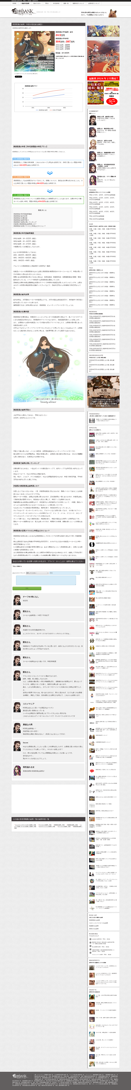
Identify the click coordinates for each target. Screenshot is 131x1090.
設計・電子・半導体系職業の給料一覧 (42, 1082)
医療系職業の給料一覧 (73, 1077)
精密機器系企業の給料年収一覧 (73, 1080)
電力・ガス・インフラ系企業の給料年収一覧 (99, 1083)
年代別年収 (56, 3)
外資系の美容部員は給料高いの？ (25, 224)
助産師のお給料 (94, 926)
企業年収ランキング (93, 3)
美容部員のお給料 (94, 920)
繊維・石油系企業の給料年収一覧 (90, 1080)
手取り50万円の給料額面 (96, 219)
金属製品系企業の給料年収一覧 (22, 1083)
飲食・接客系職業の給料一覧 (62, 1085)
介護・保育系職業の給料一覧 (55, 1076)
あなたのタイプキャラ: (19, 573)
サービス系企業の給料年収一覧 (76, 1074)
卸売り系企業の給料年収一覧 (87, 1077)
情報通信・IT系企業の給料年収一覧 (81, 1079)
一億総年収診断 (25, 3)
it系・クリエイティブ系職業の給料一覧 (44, 1074)
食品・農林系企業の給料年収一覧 (46, 1085)
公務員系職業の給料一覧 (104, 1076)
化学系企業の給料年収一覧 (60, 1077)
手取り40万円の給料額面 (96, 216)
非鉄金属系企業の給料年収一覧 (29, 1085)
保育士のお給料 (94, 928)
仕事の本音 (66, 1076)
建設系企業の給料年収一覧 (65, 1079)
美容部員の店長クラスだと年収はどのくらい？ (30, 226)
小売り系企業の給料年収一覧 (51, 1079)
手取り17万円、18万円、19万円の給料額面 (102, 195)
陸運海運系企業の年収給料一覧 (80, 1083)
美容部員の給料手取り (21, 220)
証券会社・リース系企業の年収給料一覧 (61, 1082)
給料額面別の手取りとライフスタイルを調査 (99, 192)
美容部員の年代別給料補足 (23, 214)
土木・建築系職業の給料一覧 (102, 1077)
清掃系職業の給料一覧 (27, 1080)
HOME (14, 3)
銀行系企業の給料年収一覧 (65, 1083)
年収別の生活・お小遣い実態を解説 (97, 357)
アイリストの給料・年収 (45, 824)
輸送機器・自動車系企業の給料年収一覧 (82, 1082)
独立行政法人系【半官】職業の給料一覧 (55, 1080)
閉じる (44, 210)
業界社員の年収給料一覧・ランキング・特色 (102, 1079)
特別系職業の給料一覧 (39, 1080)
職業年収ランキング (78, 3)
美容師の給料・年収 (72, 824)
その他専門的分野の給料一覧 (61, 1074)
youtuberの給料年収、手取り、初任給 (101, 939)
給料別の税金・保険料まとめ (96, 270)
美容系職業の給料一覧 (105, 1080)
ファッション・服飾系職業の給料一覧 (94, 1074)
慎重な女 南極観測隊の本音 (106, 152)
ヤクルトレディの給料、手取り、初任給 (101, 954)
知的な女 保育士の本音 (104, 140)
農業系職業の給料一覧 (98, 1082)
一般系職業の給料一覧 (110, 1074)
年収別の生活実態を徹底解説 (96, 313)
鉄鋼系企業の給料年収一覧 (37, 1083)
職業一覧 (66, 3)
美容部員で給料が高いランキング (25, 222)
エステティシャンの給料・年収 (47, 826)
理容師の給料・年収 (59, 824)
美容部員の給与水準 (20, 216)
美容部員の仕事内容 (20, 218)
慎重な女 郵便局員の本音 (105, 128)
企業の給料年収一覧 (75, 1076)
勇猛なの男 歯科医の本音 (105, 116)
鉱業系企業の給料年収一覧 (51, 1083)
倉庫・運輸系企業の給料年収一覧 (89, 1076)
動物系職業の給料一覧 (47, 1077)
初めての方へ (37, 3)
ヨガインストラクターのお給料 (98, 923)
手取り (47, 3)
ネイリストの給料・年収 (64, 826)
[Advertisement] (48, 128)
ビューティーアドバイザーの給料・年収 (25, 824)
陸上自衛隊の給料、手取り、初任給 (100, 946)
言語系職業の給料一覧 (26, 1082)
